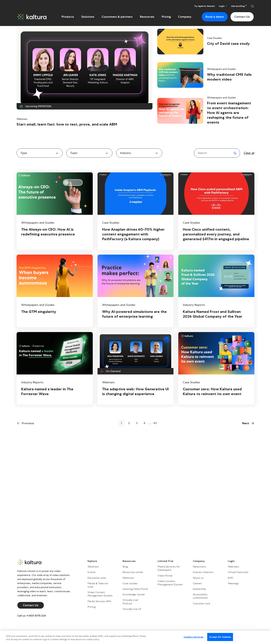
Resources (147, 16)
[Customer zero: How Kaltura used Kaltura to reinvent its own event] (216, 368)
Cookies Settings (194, 637)
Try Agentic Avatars (204, 6)
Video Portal (165, 575)
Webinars (93, 566)
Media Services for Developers (169, 568)
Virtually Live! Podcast (130, 601)
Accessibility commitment (200, 596)
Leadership (199, 589)
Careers (197, 583)
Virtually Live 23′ (132, 609)
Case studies (130, 583)
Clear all (249, 153)
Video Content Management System (100, 594)
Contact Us (242, 16)
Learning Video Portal (135, 589)
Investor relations (203, 572)
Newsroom (199, 566)
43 (155, 423)
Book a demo (215, 16)
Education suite (97, 577)
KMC (231, 577)
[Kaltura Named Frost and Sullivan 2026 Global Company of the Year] (216, 291)
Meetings (233, 583)
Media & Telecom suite (98, 585)
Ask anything (238, 6)
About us (198, 577)
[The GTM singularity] (55, 291)
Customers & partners (117, 16)
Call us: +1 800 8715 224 (31, 615)
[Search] (252, 6)
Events (92, 572)
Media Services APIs (99, 601)
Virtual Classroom (238, 572)
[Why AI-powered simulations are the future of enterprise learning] (136, 291)
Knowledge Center (134, 594)
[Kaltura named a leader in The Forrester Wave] (55, 368)
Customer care (201, 603)
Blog (125, 566)
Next (245, 423)
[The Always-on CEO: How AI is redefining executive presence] (55, 211)
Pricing (166, 16)
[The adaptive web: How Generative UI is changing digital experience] (136, 368)
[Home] (32, 16)
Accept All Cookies (220, 637)
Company (184, 16)
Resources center (133, 572)
